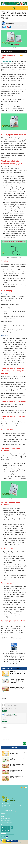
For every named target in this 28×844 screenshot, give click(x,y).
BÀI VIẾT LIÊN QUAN (8, 668)
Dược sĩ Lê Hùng (9, 23)
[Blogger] (8, 661)
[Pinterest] (8, 27)
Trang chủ (3, 11)
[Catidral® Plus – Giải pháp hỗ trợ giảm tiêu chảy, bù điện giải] (5, 673)
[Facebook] (3, 27)
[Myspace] (20, 661)
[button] (2, 8)
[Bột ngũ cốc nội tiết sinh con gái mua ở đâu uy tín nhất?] (5, 688)
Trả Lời (4, 710)
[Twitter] (5, 27)
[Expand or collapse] (15, 51)
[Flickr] (5, 827)
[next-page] (4, 695)
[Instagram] (14, 661)
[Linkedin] (10, 27)
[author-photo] (14, 649)
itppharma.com (23, 842)
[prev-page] (2, 695)
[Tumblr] (14, 664)
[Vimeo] (8, 830)
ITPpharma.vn (5, 836)
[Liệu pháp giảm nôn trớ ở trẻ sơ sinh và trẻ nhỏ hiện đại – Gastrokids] (5, 681)
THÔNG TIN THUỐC (10, 11)
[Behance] (5, 661)
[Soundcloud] (11, 664)
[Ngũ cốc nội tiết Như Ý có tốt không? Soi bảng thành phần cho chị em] (5, 778)
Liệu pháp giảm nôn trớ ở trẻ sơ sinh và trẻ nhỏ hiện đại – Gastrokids (17, 681)
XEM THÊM (18, 668)
